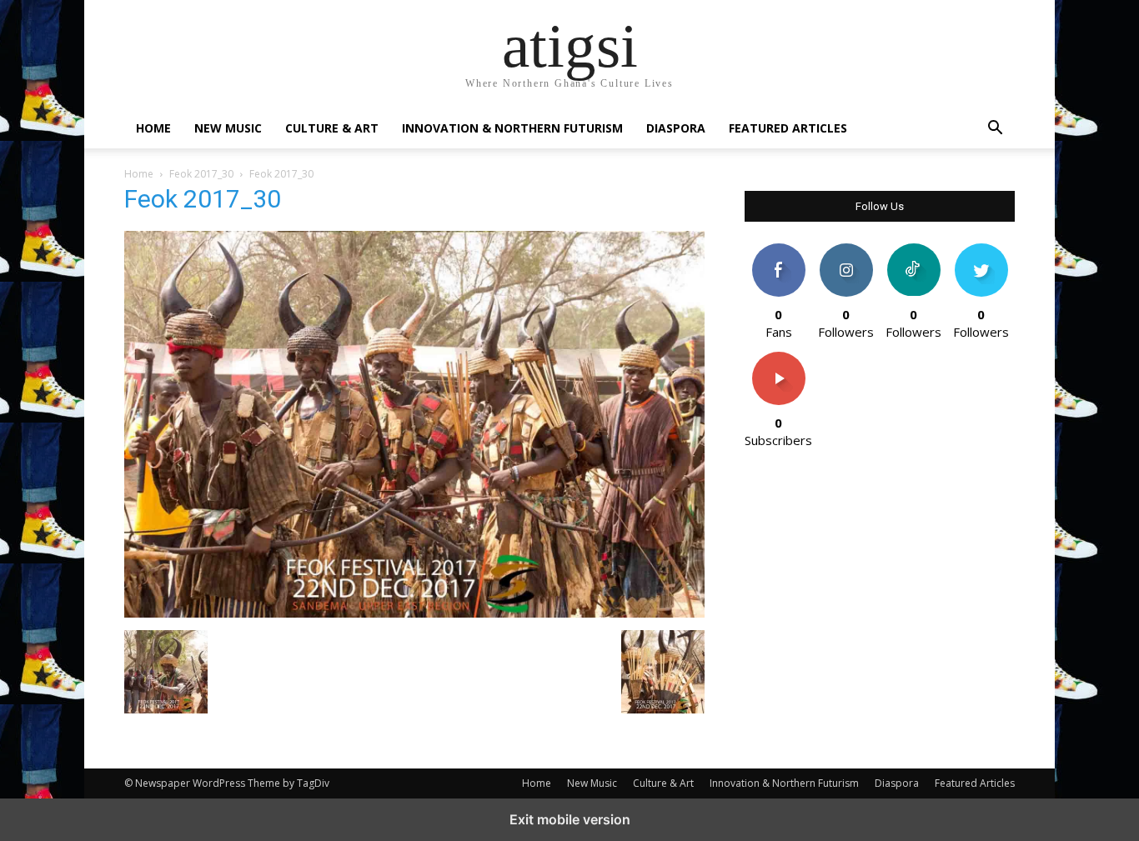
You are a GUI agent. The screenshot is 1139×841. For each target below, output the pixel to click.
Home (153, 128)
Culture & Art (332, 128)
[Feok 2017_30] (414, 613)
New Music (228, 128)
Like (778, 249)
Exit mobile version (569, 819)
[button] (995, 130)
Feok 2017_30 (201, 174)
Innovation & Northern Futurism (512, 128)
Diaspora (675, 128)
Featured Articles (788, 128)
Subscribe (779, 358)
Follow (846, 249)
